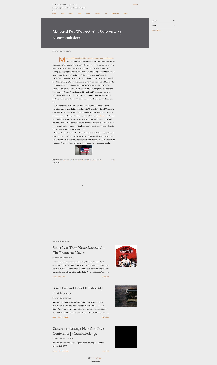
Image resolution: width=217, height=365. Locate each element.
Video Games (115, 13)
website (101, 116)
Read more (105, 277)
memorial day (61, 160)
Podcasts (97, 13)
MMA (79, 13)
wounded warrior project (92, 160)
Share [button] (113, 160)
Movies (88, 13)
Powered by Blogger (96, 358)
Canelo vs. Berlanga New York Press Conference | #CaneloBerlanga (78, 331)
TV (106, 13)
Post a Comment (63, 317)
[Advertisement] (81, 219)
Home (54, 13)
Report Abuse (156, 30)
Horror (71, 13)
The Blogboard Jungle (64, 4)
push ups (69, 160)
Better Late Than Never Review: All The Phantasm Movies (79, 250)
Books (62, 13)
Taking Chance (78, 160)
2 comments (62, 277)
